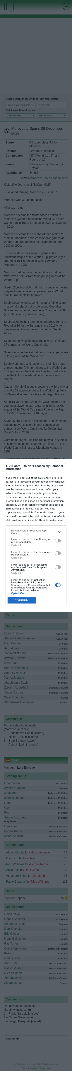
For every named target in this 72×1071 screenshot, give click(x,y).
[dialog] (36, 535)
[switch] (58, 540)
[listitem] (36, 531)
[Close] (64, 466)
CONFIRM (22, 600)
